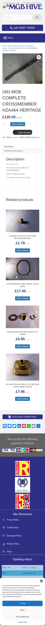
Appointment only (29, 573)
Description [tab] (9, 147)
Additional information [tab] (13, 151)
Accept (22, 603)
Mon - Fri (6, 568)
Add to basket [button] (22, 250)
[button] (41, 581)
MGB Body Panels (32, 137)
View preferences (22, 617)
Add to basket (18, 124)
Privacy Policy (22, 622)
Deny (22, 610)
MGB (10, 46)
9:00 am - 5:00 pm (30, 568)
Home (4, 46)
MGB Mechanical (19, 46)
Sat (4, 573)
